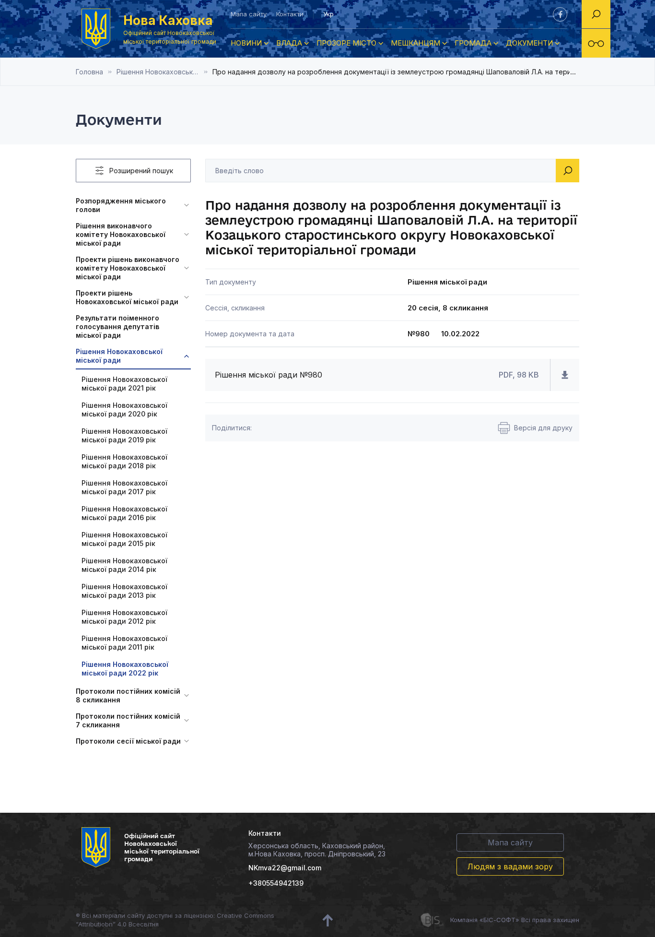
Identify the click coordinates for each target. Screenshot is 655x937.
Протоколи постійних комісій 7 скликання (128, 720)
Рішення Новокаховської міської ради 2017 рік (124, 487)
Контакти (290, 14)
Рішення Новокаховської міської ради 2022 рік (164, 72)
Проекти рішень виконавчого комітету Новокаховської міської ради (127, 268)
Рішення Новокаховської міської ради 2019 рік (124, 435)
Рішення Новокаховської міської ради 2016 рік (124, 513)
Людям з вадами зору (510, 866)
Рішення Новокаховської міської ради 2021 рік (124, 383)
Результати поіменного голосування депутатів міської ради (117, 326)
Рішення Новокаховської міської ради (119, 355)
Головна (89, 72)
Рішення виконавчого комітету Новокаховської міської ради (120, 234)
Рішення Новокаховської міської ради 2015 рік (124, 539)
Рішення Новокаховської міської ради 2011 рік (124, 642)
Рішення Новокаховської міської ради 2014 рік (124, 565)
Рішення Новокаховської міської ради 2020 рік (124, 409)
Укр (328, 14)
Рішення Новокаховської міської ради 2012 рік (124, 616)
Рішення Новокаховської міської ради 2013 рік (124, 590)
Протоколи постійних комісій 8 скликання (128, 695)
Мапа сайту (249, 14)
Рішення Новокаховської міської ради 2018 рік (124, 461)
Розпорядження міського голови (121, 205)
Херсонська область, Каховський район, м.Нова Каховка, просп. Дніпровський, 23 (317, 850)
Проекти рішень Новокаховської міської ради (127, 297)
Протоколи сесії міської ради (128, 741)
